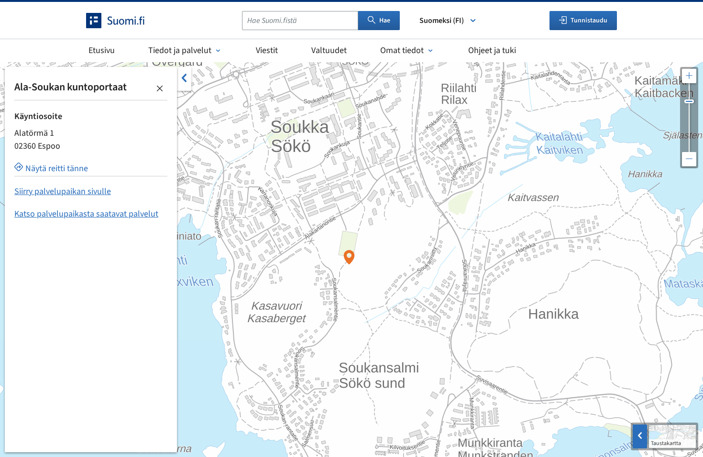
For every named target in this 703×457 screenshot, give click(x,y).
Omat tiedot (402, 50)
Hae (384, 20)
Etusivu (101, 50)
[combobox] (300, 20)
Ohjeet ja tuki (492, 50)
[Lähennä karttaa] (689, 76)
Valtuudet (329, 50)
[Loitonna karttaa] (689, 159)
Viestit (267, 50)
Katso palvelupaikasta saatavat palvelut (86, 214)
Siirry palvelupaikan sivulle (62, 191)
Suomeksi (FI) (441, 20)
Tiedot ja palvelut (179, 50)
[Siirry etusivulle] (124, 20)
